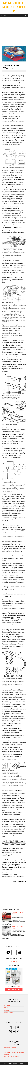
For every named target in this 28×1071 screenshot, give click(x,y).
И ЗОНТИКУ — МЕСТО (10, 1047)
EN (14, 961)
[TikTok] (18, 1031)
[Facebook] (14, 952)
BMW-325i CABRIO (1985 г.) (18, 913)
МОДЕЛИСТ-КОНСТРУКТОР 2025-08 (13, 1050)
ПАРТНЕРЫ (7, 1007)
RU (11, 961)
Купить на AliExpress (14, 989)
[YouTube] (19, 952)
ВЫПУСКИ (6, 1010)
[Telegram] (8, 952)
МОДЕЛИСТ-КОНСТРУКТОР (14, 7)
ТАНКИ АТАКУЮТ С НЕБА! (18, 927)
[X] (14, 1031)
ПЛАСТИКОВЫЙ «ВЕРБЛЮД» (11, 1056)
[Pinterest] (14, 1027)
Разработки (22, 71)
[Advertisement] (14, 31)
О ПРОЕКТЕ (7, 1005)
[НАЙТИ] (26, 15)
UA (16, 961)
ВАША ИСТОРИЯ (8, 1012)
